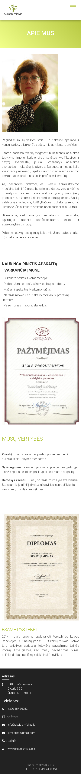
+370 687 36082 (17, 708)
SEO (27, 769)
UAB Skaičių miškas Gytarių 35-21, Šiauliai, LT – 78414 (20, 688)
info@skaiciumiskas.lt (21, 724)
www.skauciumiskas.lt (21, 748)
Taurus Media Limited (44, 769)
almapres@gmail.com (21, 733)
